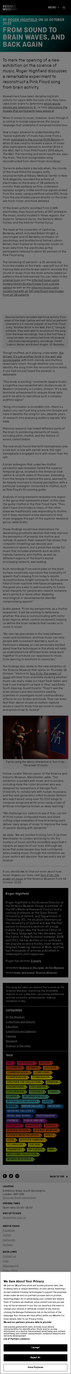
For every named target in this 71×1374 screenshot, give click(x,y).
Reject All (35, 1358)
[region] (35, 1323)
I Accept (35, 1348)
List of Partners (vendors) (17, 1339)
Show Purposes (35, 1367)
